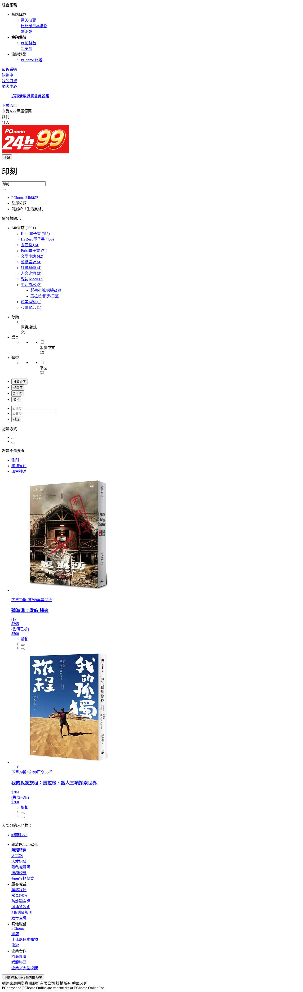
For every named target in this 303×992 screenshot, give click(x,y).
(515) (35, 234)
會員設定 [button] (41, 96)
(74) (30, 245)
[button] (151, 32)
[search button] (4, 189)
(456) (37, 239)
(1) (31, 302)
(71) (34, 251)
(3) (31, 273)
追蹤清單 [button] (19, 96)
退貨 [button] (30, 96)
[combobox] (151, 173)
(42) (32, 256)
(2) (32, 279)
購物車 (7, 75)
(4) (31, 262)
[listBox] (151, 428)
